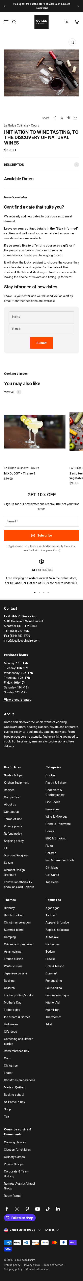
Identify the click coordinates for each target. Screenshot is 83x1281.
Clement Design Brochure (14, 872)
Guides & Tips (13, 775)
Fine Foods (53, 802)
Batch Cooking (13, 915)
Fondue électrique (57, 995)
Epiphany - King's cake (18, 995)
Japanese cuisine (15, 973)
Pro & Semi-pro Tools (60, 860)
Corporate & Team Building (16, 1174)
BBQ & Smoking (56, 838)
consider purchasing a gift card (41, 255)
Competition (12, 797)
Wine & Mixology (56, 816)
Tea (6, 1116)
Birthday (9, 908)
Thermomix (53, 1017)
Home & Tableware (58, 824)
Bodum (50, 951)
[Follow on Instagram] (17, 1209)
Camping (10, 937)
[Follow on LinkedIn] (58, 1209)
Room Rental (12, 1196)
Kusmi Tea (52, 1010)
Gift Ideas (52, 867)
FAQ (6, 848)
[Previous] (4, 6)
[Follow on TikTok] (48, 1209)
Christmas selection (17, 922)
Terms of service (53, 1264)
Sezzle (8, 863)
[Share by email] (75, 118)
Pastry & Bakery (56, 782)
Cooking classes (15, 1142)
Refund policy (13, 833)
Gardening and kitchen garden (18, 1041)
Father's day (12, 1010)
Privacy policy (13, 826)
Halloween (11, 1024)
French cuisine (13, 959)
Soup (7, 1109)
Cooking (51, 775)
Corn (7, 1058)
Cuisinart (51, 973)
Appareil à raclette (58, 930)
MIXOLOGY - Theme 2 (19, 473)
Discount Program (16, 855)
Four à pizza (54, 988)
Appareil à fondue (57, 922)
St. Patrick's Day (14, 1102)
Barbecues (53, 944)
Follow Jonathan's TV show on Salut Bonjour (19, 884)
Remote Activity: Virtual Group (19, 1186)
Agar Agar (52, 908)
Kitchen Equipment (16, 782)
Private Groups (14, 1164)
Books (50, 831)
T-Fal (49, 1024)
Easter (8, 1073)
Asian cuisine (13, 951)
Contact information (37, 1269)
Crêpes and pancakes (18, 944)
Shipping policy (14, 841)
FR (66, 22)
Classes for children (17, 1149)
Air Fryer (51, 915)
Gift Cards (52, 875)
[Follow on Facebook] (6, 1209)
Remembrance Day (16, 1051)
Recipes (9, 790)
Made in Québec (14, 1087)
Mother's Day (12, 1002)
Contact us (11, 812)
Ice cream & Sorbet (17, 1017)
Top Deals (52, 882)
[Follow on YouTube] (37, 1209)
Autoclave (52, 937)
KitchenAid (53, 1002)
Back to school (14, 1094)
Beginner (10, 981)
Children (51, 853)
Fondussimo (54, 981)
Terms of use (13, 819)
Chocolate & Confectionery (55, 792)
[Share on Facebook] (55, 118)
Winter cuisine (13, 966)
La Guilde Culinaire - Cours (21, 125)
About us (10, 804)
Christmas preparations (19, 1080)
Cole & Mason (55, 966)
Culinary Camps (14, 1157)
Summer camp (14, 930)
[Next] (78, 6)
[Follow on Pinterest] (27, 1209)
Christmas (11, 1065)
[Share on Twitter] (61, 118)
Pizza (49, 846)
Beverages (52, 809)
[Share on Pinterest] (68, 118)
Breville (50, 959)
